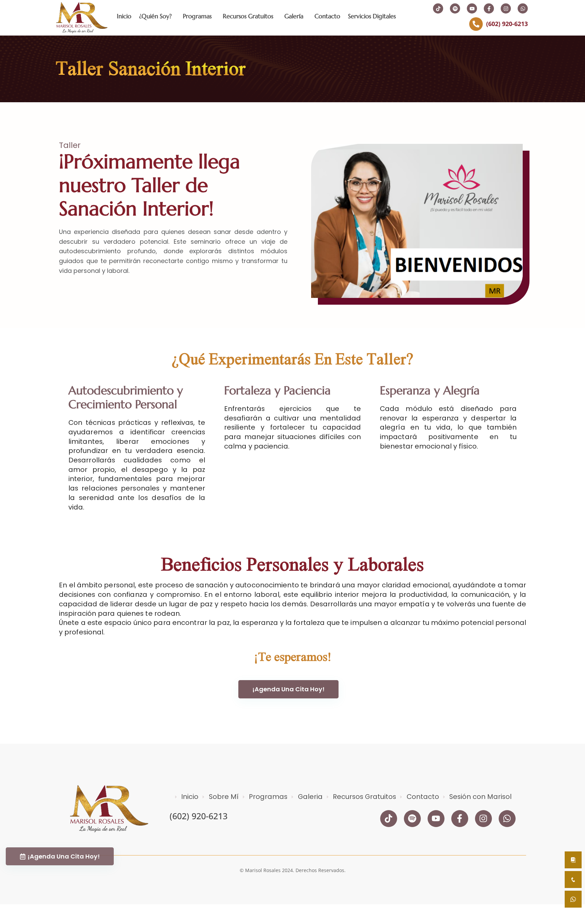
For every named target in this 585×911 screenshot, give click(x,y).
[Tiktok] (438, 8)
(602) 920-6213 (507, 24)
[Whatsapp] (523, 8)
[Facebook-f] (489, 8)
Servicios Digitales (372, 16)
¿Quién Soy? (155, 16)
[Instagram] (506, 8)
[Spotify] (455, 8)
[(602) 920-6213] (476, 24)
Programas (197, 16)
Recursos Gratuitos (248, 16)
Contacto (327, 16)
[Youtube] (472, 8)
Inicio (124, 16)
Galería (293, 16)
